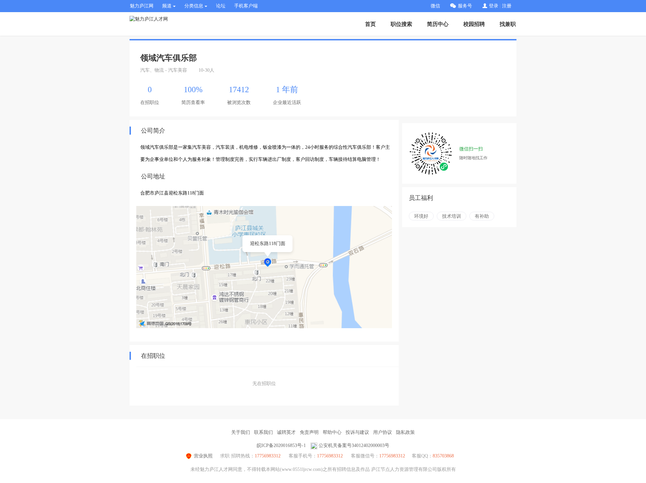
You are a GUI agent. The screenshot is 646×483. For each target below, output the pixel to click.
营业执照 (203, 455)
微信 (435, 5)
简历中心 (437, 24)
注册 (506, 5)
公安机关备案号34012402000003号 (354, 445)
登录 (493, 5)
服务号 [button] (465, 5)
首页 (370, 24)
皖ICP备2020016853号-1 (281, 445)
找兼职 (508, 24)
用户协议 (382, 432)
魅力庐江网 (141, 5)
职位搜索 (401, 24)
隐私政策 (405, 432)
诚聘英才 (286, 432)
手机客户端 (246, 5)
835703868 (443, 455)
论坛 (220, 5)
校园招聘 (474, 24)
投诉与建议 (357, 432)
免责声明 (309, 432)
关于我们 (240, 432)
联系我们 (263, 432)
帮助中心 (332, 432)
